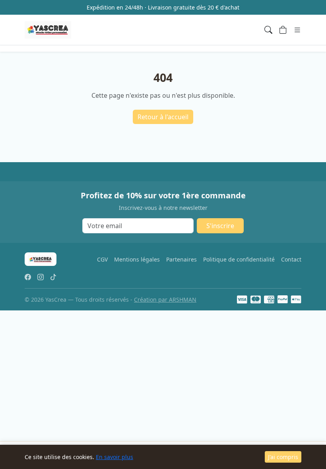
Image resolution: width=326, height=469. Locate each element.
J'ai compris (283, 457)
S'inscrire (220, 225)
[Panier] (283, 30)
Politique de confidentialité (239, 259)
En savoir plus (114, 457)
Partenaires (181, 259)
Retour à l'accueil (163, 116)
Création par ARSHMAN (165, 299)
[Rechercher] (268, 29)
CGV (102, 259)
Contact (291, 259)
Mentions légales (137, 259)
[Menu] (297, 30)
